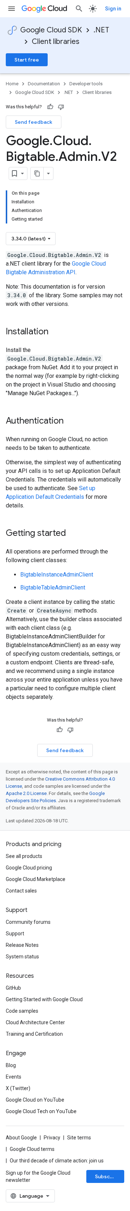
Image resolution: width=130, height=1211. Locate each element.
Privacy (52, 1137)
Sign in (113, 9)
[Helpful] (50, 106)
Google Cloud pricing (29, 868)
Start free (26, 60)
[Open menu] (11, 8)
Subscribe (107, 1176)
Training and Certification (34, 1034)
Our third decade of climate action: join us (57, 1160)
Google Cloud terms (32, 1149)
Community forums (28, 922)
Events (13, 1077)
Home (12, 83)
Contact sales (21, 891)
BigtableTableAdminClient (52, 587)
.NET (101, 30)
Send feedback (33, 122)
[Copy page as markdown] (37, 173)
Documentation (44, 83)
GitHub (13, 988)
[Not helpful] (61, 106)
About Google (21, 1137)
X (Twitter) (18, 1088)
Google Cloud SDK (51, 30)
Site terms (79, 1137)
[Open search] (79, 8)
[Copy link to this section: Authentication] (71, 421)
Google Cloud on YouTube (35, 1100)
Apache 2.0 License (26, 793)
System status (22, 956)
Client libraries (55, 41)
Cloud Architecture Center (35, 1022)
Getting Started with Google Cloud (44, 999)
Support (15, 933)
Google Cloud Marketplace (35, 879)
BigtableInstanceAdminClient (56, 574)
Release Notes (22, 945)
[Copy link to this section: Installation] (55, 332)
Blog (11, 1065)
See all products (24, 856)
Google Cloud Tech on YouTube (41, 1111)
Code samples (22, 1011)
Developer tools (86, 83)
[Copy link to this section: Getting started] (73, 533)
